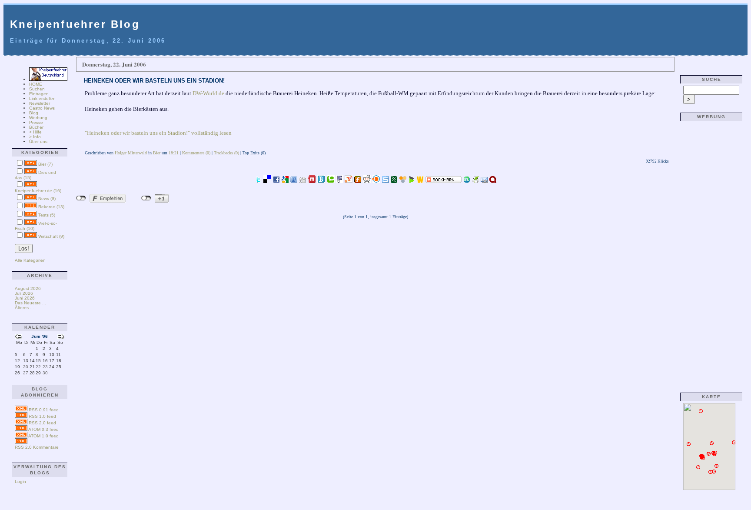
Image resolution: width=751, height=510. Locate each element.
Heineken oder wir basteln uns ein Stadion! (154, 80)
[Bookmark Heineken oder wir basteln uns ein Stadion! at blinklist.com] (376, 180)
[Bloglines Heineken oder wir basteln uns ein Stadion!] (321, 180)
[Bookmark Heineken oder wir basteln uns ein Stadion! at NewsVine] (394, 180)
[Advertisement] (709, 253)
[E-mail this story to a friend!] (484, 180)
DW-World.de (208, 93)
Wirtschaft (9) (51, 236)
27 (25, 372)
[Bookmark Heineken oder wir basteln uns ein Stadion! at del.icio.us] (267, 180)
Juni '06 (39, 336)
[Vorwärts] (60, 337)
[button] (698, 467)
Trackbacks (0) (226, 152)
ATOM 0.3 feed (43, 429)
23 (45, 366)
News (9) (47, 198)
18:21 (174, 152)
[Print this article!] (475, 180)
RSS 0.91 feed (44, 409)
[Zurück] (18, 337)
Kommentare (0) (196, 152)
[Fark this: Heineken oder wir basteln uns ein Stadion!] (339, 180)
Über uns (38, 141)
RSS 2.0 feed (42, 422)
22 (38, 366)
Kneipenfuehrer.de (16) (38, 190)
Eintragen (39, 93)
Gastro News (42, 108)
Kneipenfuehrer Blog (75, 24)
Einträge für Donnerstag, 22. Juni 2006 (88, 40)
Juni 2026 (25, 298)
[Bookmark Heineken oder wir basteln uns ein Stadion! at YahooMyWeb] (348, 180)
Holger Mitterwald (131, 152)
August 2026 (28, 288)
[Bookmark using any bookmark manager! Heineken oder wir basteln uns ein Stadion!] (443, 180)
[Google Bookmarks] (285, 180)
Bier (156, 152)
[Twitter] (258, 180)
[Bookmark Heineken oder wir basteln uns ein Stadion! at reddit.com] (367, 180)
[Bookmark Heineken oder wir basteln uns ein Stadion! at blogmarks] (411, 180)
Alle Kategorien (30, 260)
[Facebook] (276, 180)
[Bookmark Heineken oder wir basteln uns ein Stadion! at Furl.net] (357, 180)
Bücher (36, 127)
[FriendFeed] (293, 180)
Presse (36, 122)
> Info (35, 136)
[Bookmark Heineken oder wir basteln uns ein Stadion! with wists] (420, 180)
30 (45, 372)
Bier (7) (45, 164)
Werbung (38, 117)
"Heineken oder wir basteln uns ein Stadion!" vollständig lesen (158, 133)
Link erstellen (42, 98)
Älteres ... (24, 307)
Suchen (37, 89)
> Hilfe (35, 132)
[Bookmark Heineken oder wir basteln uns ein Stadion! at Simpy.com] (402, 180)
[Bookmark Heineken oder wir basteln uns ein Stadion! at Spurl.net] (385, 180)
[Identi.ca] (492, 180)
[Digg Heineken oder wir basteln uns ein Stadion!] (302, 180)
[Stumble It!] (466, 180)
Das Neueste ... (30, 302)
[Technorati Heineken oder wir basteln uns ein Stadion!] (331, 180)
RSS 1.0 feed (42, 416)
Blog (33, 112)
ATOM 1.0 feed (43, 435)
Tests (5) (46, 215)
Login (20, 481)
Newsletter (39, 103)
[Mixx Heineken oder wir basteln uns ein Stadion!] (312, 180)
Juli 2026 (24, 293)
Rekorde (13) (51, 206)
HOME (35, 84)
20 (25, 366)
